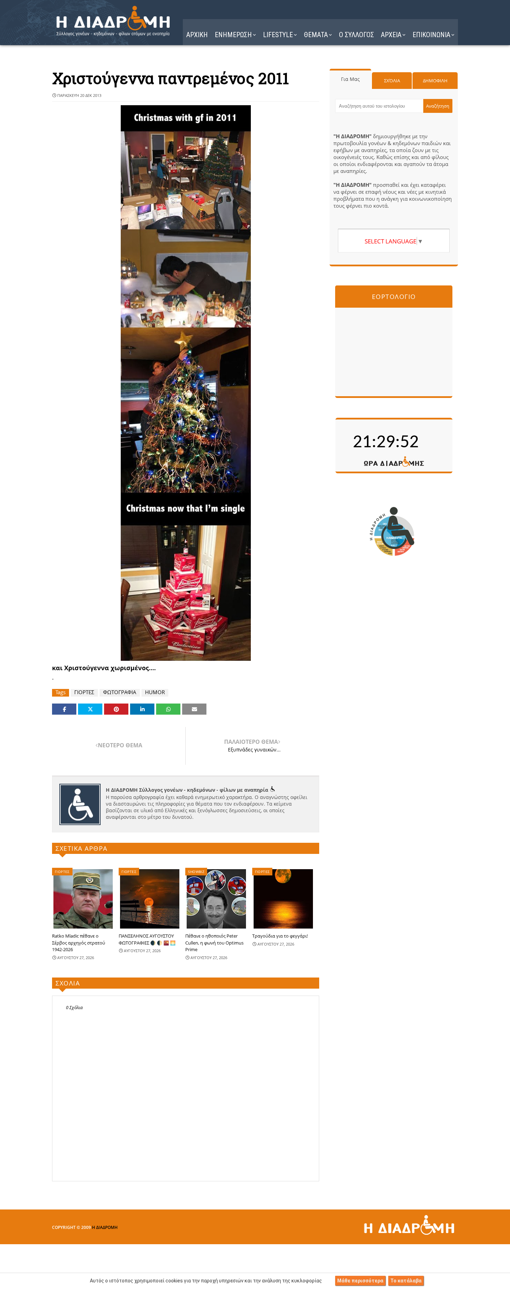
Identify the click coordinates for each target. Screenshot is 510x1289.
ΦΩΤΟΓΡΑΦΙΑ (119, 692)
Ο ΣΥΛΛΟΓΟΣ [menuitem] (356, 35)
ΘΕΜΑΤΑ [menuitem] (316, 35)
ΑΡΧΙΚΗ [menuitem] (197, 35)
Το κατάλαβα (406, 1280)
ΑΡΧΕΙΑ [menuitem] (391, 35)
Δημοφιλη (435, 80)
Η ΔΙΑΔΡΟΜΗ (105, 1227)
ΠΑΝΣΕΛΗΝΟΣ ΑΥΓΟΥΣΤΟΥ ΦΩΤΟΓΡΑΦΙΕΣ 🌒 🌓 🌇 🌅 (147, 939)
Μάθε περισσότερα (360, 1280)
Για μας (350, 79)
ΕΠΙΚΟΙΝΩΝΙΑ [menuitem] (431, 35)
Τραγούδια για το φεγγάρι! (280, 936)
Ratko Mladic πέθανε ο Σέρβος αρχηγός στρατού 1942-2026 (78, 943)
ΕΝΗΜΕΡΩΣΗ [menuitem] (233, 35)
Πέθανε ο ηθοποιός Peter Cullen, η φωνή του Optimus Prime (214, 943)
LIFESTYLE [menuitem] (278, 35)
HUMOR (155, 692)
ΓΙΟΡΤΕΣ (84, 692)
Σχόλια (392, 80)
